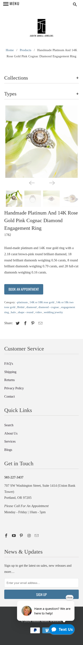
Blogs (8, 450)
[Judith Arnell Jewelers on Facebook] (6, 536)
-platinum (22, 302)
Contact (9, 396)
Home (10, 50)
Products (25, 50)
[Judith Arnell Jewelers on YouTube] (14, 536)
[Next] (51, 182)
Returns (9, 380)
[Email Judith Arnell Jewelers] (37, 536)
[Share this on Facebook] (24, 323)
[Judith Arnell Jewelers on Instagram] (29, 536)
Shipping (10, 372)
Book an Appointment (24, 289)
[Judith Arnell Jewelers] (41, 28)
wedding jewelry (53, 312)
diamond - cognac (49, 307)
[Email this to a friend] (39, 323)
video (39, 312)
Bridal (21, 307)
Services (10, 441)
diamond (31, 307)
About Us (10, 433)
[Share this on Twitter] (17, 323)
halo (14, 312)
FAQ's (8, 363)
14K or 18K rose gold (42, 302)
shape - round (26, 312)
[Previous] (31, 182)
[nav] (11, 4)
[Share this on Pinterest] (32, 323)
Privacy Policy (14, 388)
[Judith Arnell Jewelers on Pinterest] (21, 536)
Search (8, 425)
